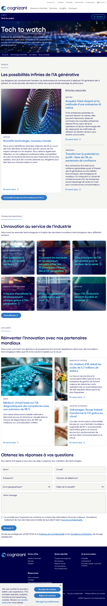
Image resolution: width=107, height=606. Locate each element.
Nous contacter (44, 55)
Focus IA (5, 55)
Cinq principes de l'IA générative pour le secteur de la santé (88, 261)
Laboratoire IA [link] (86, 561)
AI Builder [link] (84, 558)
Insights (4, 15)
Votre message (10, 495)
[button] (101, 2)
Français (50, 2)
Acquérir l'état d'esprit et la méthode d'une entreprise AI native (83, 104)
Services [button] (53, 8)
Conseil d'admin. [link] (60, 566)
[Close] (60, 585)
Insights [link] (30, 563)
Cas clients (33, 55)
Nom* (6, 469)
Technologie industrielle (18, 55)
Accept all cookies (47, 589)
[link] (14, 8)
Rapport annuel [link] (60, 563)
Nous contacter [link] (33, 577)
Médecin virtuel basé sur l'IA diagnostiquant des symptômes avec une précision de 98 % (26, 406)
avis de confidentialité (72, 520)
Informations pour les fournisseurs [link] (40, 582)
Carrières (60, 2)
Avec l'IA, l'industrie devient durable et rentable (87, 297)
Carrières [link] (31, 580)
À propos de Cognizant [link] (63, 558)
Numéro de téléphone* (67, 478)
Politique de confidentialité (51, 534)
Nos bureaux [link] (59, 561)
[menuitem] (51, 2)
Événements (79, 2)
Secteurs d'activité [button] (38, 8)
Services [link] (31, 561)
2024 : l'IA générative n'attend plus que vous (52, 297)
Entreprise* (8, 478)
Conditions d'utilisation (81, 534)
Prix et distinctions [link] (61, 569)
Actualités (69, 2)
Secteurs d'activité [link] (34, 558)
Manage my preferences (47, 601)
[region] (31, 594)
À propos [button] (73, 8)
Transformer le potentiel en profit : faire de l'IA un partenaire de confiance (82, 157)
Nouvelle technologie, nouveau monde (27, 140)
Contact (99, 17)
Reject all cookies (47, 595)
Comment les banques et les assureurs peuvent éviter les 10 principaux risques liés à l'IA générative (53, 264)
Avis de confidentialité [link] (75, 593)
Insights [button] (62, 8)
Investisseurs (90, 2)
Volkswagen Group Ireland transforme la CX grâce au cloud (86, 413)
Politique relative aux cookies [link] (95, 593)
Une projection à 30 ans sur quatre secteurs (14, 261)
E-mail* (60, 469)
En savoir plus (9, 189)
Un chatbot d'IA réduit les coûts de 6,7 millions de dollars (85, 367)
